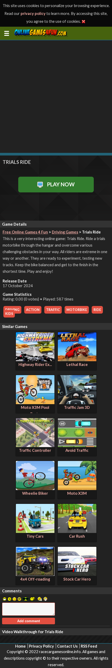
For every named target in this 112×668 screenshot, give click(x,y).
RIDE (97, 310)
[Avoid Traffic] (77, 445)
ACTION (33, 310)
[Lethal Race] (77, 359)
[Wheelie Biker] (35, 488)
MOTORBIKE (76, 310)
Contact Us (67, 646)
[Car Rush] (77, 531)
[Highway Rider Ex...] (35, 359)
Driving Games (65, 232)
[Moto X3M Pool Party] (35, 402)
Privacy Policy (41, 646)
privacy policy (33, 13)
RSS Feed (89, 646)
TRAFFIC (53, 310)
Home (20, 646)
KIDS (9, 314)
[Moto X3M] (77, 488)
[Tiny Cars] (35, 531)
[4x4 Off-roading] (35, 574)
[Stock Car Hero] (77, 574)
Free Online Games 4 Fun (25, 232)
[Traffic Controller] (35, 445)
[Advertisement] (56, 96)
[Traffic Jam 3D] (77, 402)
